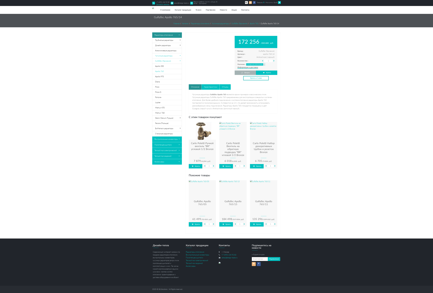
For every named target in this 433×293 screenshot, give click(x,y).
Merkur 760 (160, 113)
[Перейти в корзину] (279, 2)
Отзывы (225, 87)
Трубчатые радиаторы (164, 40)
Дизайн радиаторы (163, 45)
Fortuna (158, 97)
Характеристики (210, 87)
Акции (234, 10)
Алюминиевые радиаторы (165, 51)
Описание (195, 87)
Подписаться (274, 259)
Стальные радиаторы (164, 134)
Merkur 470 (160, 108)
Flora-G (158, 92)
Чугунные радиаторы (164, 56)
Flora (157, 87)
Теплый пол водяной (162, 156)
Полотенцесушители (163, 145)
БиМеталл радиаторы (164, 128)
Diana (157, 82)
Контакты (245, 10)
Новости (223, 10)
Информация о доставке (247, 67)
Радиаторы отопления (163, 35)
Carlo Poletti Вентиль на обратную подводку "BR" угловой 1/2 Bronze (233, 149)
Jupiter (158, 102)
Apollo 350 (159, 66)
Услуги (198, 10)
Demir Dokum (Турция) (164, 118)
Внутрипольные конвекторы (166, 139)
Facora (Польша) (161, 123)
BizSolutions (163, 289)
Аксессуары (159, 162)
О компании (165, 10)
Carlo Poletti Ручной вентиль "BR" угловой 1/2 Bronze (202, 146)
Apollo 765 (159, 71)
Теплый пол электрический (165, 150)
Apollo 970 (159, 77)
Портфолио (210, 10)
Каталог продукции (183, 10)
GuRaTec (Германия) (163, 61)
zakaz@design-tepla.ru (181, 3)
